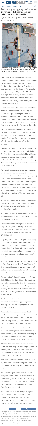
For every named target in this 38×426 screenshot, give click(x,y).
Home (3, 6)
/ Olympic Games (16, 6)
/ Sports (8, 6)
